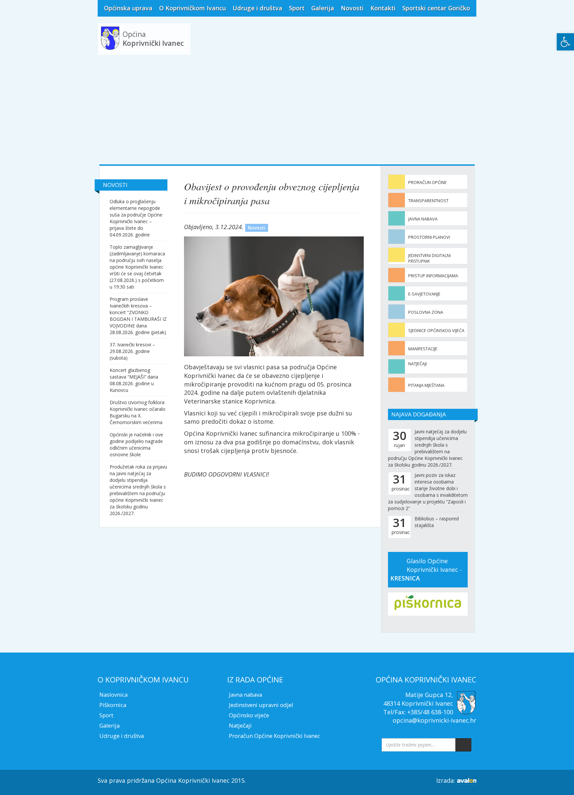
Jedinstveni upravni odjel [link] (261, 705)
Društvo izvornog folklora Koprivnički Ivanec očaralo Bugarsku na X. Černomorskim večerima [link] (137, 412)
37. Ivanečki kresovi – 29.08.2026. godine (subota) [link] (132, 351)
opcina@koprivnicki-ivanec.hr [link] (434, 720)
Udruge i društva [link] (257, 8)
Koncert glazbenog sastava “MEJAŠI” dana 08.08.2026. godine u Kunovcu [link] (134, 380)
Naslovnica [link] (113, 694)
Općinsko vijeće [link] (249, 715)
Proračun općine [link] (427, 182)
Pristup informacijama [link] (433, 276)
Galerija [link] (322, 8)
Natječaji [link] (417, 364)
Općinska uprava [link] (128, 8)
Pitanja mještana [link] (426, 385)
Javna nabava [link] (422, 219)
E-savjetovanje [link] (424, 294)
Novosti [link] (352, 8)
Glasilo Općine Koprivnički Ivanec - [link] (426, 569)
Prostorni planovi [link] (429, 237)
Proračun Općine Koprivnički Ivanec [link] (274, 736)
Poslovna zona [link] (425, 312)
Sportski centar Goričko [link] (436, 8)
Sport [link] (297, 8)
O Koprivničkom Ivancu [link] (192, 8)
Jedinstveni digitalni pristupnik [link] (429, 258)
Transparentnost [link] (428, 201)
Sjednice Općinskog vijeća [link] (436, 330)
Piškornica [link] (112, 705)
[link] (565, 41)
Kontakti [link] (383, 8)
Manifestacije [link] (422, 349)
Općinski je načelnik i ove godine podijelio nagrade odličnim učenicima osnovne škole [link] (136, 444)
